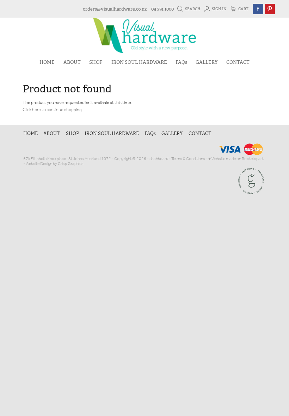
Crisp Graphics (71, 164)
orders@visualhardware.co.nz (115, 9)
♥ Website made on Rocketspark (236, 159)
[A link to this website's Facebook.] (258, 9)
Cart (243, 9)
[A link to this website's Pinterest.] (270, 9)
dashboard (158, 159)
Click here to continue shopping (52, 109)
